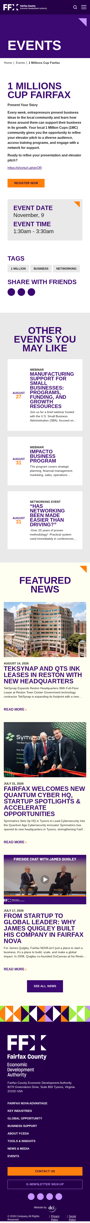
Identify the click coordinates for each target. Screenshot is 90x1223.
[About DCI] (52, 1209)
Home (8, 62)
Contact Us (45, 1171)
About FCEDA (18, 1133)
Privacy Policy (55, 1218)
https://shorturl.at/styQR (25, 168)
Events (20, 62)
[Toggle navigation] (84, 7)
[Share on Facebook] (11, 292)
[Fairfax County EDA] (25, 7)
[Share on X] (21, 292)
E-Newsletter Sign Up (45, 1184)
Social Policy (72, 1218)
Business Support (22, 1126)
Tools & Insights (21, 1141)
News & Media (18, 1148)
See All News (45, 986)
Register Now (26, 183)
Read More (14, 709)
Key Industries (20, 1111)
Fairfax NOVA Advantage (27, 1103)
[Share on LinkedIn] (31, 292)
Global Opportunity (25, 1118)
